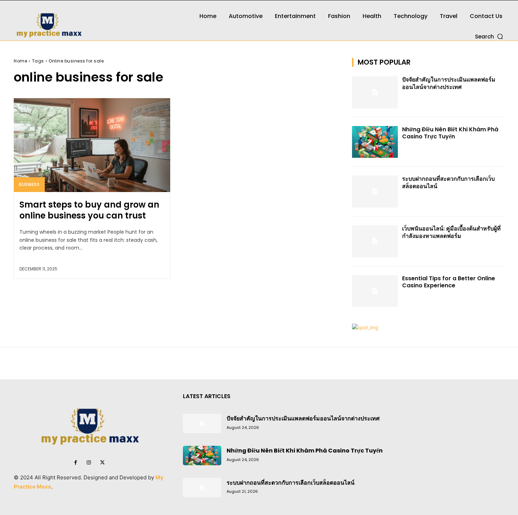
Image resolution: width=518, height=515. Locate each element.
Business (29, 184)
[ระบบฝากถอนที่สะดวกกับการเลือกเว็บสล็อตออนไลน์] (375, 191)
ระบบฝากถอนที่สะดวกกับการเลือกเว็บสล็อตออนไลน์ (448, 182)
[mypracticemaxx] (90, 20)
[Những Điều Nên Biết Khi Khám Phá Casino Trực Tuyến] (375, 142)
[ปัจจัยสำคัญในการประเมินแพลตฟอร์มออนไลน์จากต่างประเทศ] (375, 92)
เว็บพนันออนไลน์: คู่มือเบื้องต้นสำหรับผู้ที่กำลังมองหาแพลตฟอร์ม (451, 232)
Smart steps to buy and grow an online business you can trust (89, 210)
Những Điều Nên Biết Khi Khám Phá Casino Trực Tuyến (450, 133)
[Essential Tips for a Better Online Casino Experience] (375, 291)
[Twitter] (102, 463)
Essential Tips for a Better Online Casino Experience (448, 282)
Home (20, 61)
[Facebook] (75, 463)
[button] (489, 36)
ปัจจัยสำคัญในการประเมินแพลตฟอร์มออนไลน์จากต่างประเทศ (448, 83)
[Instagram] (89, 463)
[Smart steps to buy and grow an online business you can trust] (92, 145)
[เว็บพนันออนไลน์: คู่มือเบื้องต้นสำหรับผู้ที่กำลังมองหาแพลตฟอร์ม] (375, 241)
